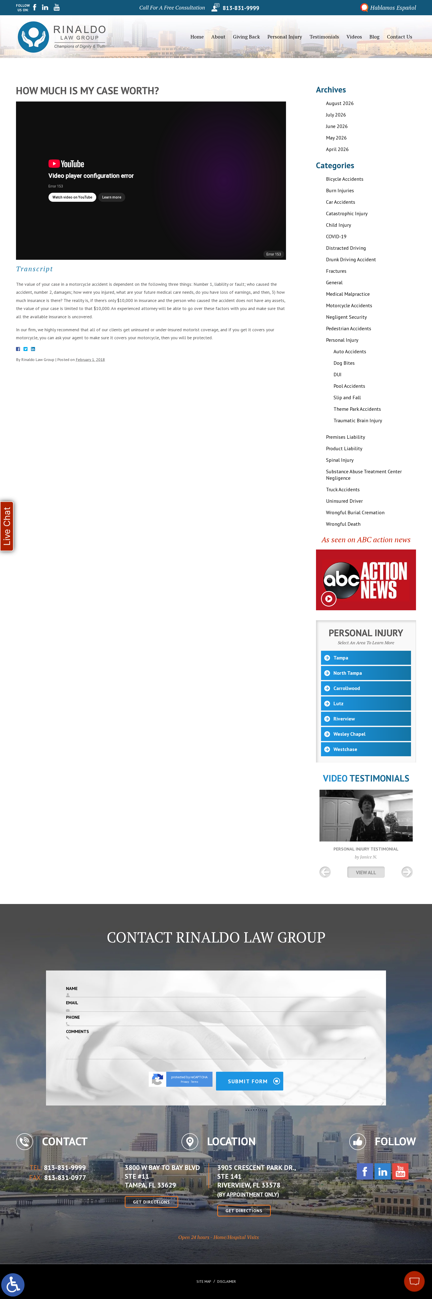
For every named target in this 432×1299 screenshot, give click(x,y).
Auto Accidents (350, 351)
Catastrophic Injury (347, 213)
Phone (73, 1017)
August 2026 (340, 103)
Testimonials (324, 36)
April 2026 (337, 149)
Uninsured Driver (344, 501)
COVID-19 (336, 236)
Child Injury (338, 225)
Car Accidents (340, 202)
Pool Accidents (349, 386)
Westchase (345, 749)
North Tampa (348, 673)
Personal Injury (285, 36)
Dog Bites (344, 363)
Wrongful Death (343, 524)
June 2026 (337, 126)
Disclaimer (226, 1281)
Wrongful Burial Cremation (355, 512)
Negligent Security (346, 317)
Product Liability (344, 448)
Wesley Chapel (350, 734)
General (334, 282)
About (218, 36)
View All (366, 872)
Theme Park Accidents (357, 409)
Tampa (341, 657)
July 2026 (336, 115)
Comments (77, 1031)
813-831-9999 (241, 7)
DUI (338, 374)
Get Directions (151, 1202)
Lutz (339, 703)
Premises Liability (345, 437)
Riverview (344, 719)
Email (72, 1003)
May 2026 (336, 137)
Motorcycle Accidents (349, 305)
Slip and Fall (347, 397)
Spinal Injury (340, 460)
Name (72, 988)
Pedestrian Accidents (348, 328)
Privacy (185, 1081)
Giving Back (246, 36)
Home (197, 36)
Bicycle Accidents (345, 179)
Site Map (203, 1281)
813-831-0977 (65, 1178)
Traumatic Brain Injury (358, 420)
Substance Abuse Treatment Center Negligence (364, 474)
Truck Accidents (343, 489)
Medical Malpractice (348, 294)
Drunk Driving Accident (351, 259)
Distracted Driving (346, 248)
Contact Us (399, 36)
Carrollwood (347, 688)
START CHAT (391, 1248)
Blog (375, 36)
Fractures (336, 271)
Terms (194, 1081)
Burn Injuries (340, 190)
